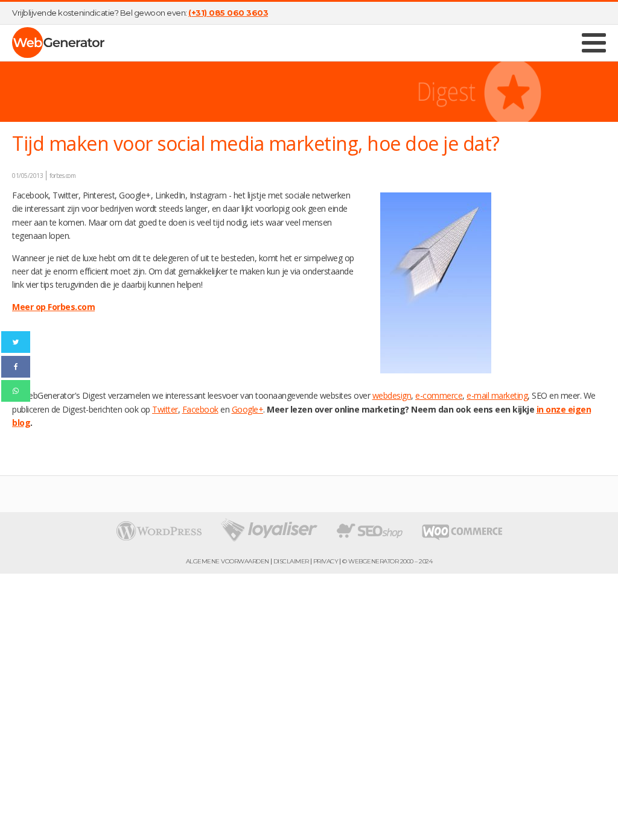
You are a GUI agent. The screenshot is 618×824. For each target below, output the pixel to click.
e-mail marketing (497, 395)
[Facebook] (15, 367)
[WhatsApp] (15, 391)
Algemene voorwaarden (227, 562)
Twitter (165, 409)
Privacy (326, 562)
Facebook (200, 409)
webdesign (392, 395)
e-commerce (438, 395)
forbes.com (62, 175)
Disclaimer (291, 562)
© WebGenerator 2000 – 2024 (387, 562)
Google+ (248, 409)
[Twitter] (15, 342)
